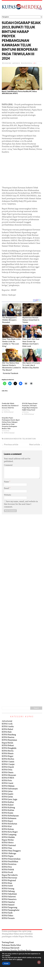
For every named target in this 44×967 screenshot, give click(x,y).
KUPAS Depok (8, 767)
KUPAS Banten (8, 737)
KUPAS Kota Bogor (10, 832)
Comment (8, 465)
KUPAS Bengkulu (9, 748)
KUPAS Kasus (7, 813)
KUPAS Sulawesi (9, 896)
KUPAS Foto (7, 780)
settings (19, 959)
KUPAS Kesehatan (9, 823)
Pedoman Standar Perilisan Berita (16, 950)
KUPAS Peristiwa (9, 864)
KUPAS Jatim (7, 796)
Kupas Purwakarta (10, 875)
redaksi (17, 63)
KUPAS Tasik (7, 913)
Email (7, 488)
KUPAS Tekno (7, 915)
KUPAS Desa (7, 769)
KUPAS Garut (7, 783)
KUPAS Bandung (9, 734)
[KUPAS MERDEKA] (22, 8)
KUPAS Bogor (7, 756)
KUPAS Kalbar (8, 802)
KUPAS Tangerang (9, 907)
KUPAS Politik (8, 869)
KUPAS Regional (9, 880)
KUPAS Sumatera (9, 899)
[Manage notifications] (39, 962)
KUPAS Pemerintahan (11, 859)
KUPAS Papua (27, 63)
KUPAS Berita (7, 751)
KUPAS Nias (7, 848)
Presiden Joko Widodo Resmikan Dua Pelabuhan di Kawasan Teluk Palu (10, 406)
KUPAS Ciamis (8, 761)
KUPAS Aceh (7, 724)
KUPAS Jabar (7, 791)
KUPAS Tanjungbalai (10, 910)
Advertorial (7, 721)
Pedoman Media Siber (11, 945)
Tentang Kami (8, 942)
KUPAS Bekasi (8, 745)
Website (7, 495)
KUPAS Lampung (9, 834)
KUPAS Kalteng (8, 807)
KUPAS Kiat (7, 826)
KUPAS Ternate (8, 918)
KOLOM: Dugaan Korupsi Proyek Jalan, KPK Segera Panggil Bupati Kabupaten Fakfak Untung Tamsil (29, 407)
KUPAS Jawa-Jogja (9, 799)
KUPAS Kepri (7, 821)
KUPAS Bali (7, 732)
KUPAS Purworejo (9, 878)
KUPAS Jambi (7, 794)
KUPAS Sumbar (8, 902)
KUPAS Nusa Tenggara (11, 851)
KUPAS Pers (7, 867)
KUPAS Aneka (8, 726)
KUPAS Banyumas (9, 740)
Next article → (35, 444)
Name (6, 481)
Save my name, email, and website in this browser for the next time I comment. (21, 504)
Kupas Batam (7, 743)
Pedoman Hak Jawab (10, 948)
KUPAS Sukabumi (9, 894)
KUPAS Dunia (7, 772)
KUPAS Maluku (8, 837)
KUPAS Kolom (8, 829)
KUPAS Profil (7, 872)
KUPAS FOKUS (8, 778)
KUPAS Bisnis (7, 753)
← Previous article (10, 444)
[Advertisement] (22, 99)
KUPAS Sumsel (8, 905)
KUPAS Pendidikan (10, 861)
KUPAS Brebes (8, 759)
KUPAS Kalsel (7, 805)
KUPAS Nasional (9, 845)
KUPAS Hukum (8, 786)
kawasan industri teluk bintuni (20, 439)
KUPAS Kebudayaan (10, 815)
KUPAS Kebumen (9, 818)
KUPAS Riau (7, 883)
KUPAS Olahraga (9, 853)
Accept (6, 963)
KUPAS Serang (8, 888)
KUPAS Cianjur (8, 764)
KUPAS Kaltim (8, 810)
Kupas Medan (8, 840)
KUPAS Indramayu (10, 788)
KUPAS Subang (8, 891)
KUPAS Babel (7, 729)
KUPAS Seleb (7, 886)
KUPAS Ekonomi (9, 775)
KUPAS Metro (8, 842)
